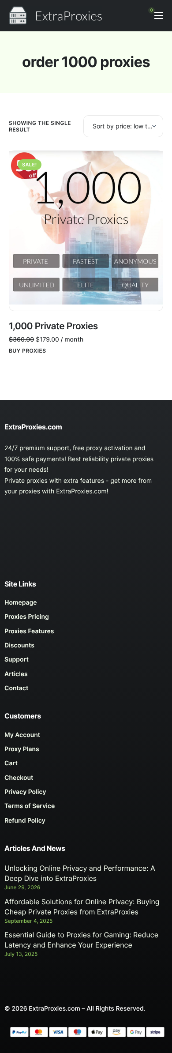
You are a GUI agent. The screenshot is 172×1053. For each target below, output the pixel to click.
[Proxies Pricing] (86, 619)
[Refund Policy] (86, 823)
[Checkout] (86, 780)
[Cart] (86, 766)
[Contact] (86, 691)
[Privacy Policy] (86, 794)
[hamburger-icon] (158, 15)
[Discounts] (86, 648)
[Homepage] (86, 605)
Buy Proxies (27, 351)
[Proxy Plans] (86, 752)
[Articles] (86, 676)
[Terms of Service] (86, 808)
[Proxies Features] (86, 634)
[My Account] (86, 737)
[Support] (86, 662)
